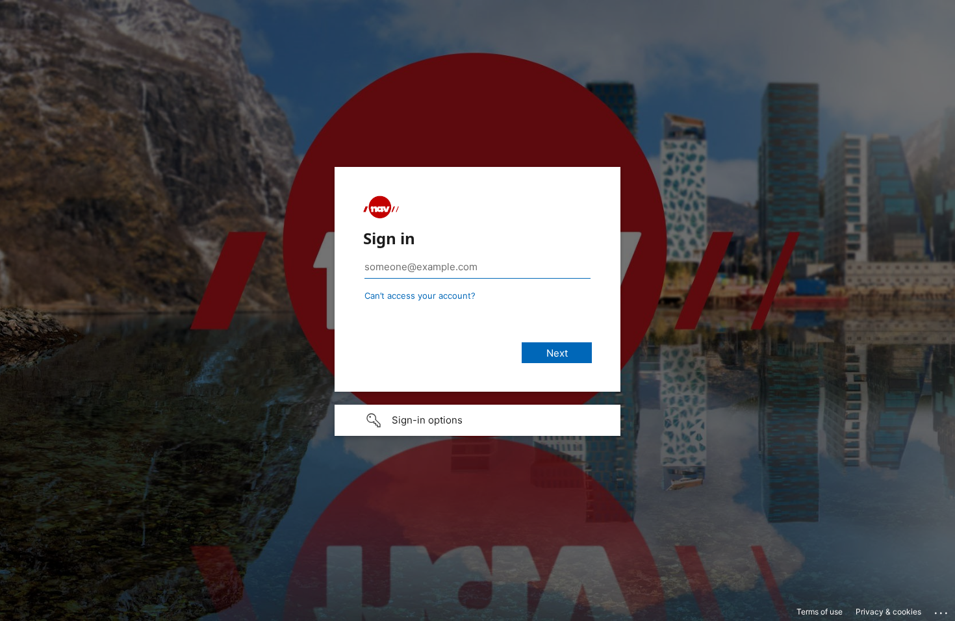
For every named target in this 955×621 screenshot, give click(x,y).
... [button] (942, 609)
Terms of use (819, 611)
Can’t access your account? (420, 295)
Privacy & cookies (888, 611)
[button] (477, 420)
